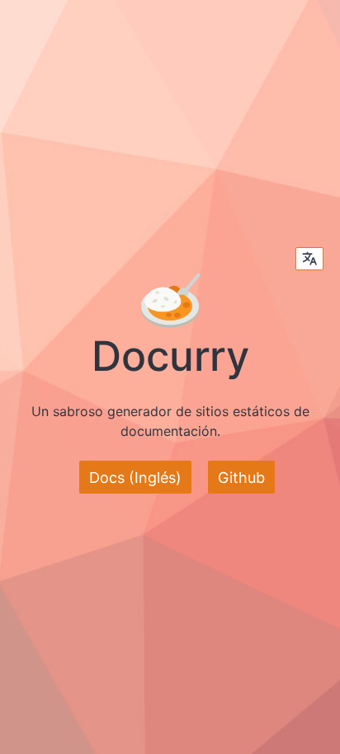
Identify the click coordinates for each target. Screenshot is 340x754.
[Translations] (309, 258)
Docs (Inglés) (135, 477)
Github (241, 477)
